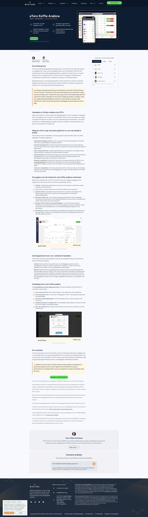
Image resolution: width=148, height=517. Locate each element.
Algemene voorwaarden (111, 491)
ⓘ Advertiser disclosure (34, 50)
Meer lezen (73, 447)
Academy (84, 3)
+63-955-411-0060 (62, 488)
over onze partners (100, 499)
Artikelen (74, 3)
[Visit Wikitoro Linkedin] (43, 502)
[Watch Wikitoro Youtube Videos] (39, 502)
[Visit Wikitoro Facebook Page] (31, 502)
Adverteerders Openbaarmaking (74, 514)
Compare (62, 3)
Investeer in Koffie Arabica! (59, 377)
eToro (40, 3)
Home (31, 18)
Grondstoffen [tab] (96, 61)
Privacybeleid (19, 509)
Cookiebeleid (99, 514)
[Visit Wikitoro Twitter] (35, 502)
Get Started (114, 3)
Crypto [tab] (104, 61)
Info (91, 3)
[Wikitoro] (30, 3)
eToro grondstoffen (40, 162)
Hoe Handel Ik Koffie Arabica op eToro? (65, 464)
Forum (101, 3)
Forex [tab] (110, 61)
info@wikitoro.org (62, 492)
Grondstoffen (39, 18)
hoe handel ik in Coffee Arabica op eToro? (47, 287)
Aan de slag (34, 38)
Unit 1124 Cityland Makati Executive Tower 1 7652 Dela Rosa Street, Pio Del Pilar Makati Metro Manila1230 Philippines (64, 500)
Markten (50, 3)
